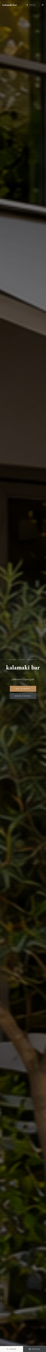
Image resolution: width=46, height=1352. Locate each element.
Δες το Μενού (23, 688)
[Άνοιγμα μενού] (43, 4)
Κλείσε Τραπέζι (23, 696)
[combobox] (32, 5)
